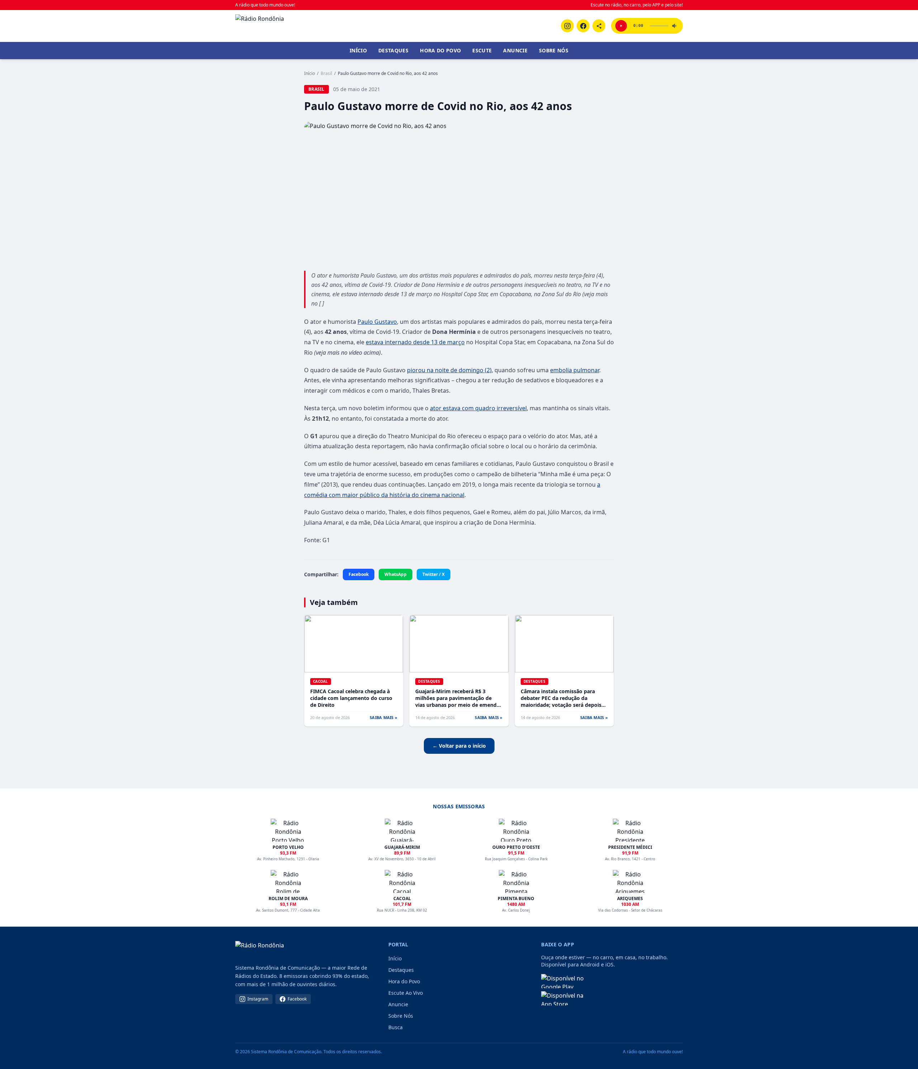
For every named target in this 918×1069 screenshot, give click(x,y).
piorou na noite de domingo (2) (449, 370)
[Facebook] (583, 25)
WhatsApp (395, 574)
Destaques (393, 50)
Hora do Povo (440, 50)
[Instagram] (567, 25)
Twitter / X (433, 574)
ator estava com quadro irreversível (478, 408)
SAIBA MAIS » (383, 717)
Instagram (257, 999)
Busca (395, 1027)
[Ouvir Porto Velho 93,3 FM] (621, 26)
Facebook (359, 574)
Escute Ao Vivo (405, 992)
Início (358, 50)
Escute (482, 50)
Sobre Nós (553, 50)
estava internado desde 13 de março (415, 342)
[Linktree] (598, 25)
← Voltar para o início (459, 745)
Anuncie (515, 50)
